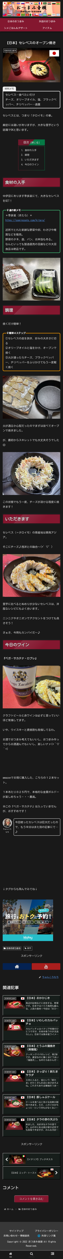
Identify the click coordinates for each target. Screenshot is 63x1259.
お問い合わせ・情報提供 (16, 1236)
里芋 (29, 948)
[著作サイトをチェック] (17, 966)
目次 (26, 142)
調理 (27, 155)
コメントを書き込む (31, 1198)
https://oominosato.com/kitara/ (25, 220)
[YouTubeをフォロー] (46, 966)
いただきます (32, 159)
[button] (56, 729)
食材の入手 (30, 150)
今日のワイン (32, 164)
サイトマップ (16, 1231)
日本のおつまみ (13, 948)
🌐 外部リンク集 (46, 1236)
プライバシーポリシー (46, 1231)
